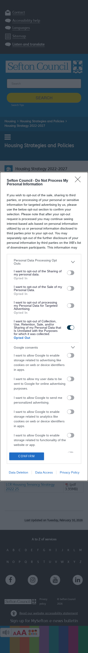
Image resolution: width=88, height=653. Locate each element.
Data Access (44, 472)
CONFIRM (26, 456)
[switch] (70, 272)
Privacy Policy (69, 472)
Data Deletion (18, 472)
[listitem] (44, 262)
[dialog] (44, 326)
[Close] (79, 181)
